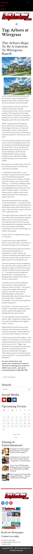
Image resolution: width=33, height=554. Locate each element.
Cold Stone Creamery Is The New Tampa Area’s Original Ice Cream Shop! (20, 459)
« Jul (16, 437)
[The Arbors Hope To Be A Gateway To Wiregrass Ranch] (16, 66)
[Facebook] (14, 399)
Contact (3, 9)
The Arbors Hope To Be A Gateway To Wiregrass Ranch (15, 48)
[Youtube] (4, 399)
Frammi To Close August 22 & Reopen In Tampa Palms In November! (20, 450)
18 (8, 423)
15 (25, 420)
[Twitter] (9, 399)
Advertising (4, 2)
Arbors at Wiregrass (9, 377)
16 (29, 420)
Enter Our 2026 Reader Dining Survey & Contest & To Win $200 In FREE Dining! (20, 468)
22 (25, 423)
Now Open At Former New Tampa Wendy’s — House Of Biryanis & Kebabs (20, 476)
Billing (2, 6)
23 (29, 423)
